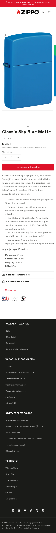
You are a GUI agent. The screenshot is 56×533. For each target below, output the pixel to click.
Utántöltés (10, 474)
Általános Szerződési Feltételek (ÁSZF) (24, 426)
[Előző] (22, 126)
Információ (10, 403)
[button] (5, 12)
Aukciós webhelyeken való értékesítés (23, 439)
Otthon (8, 493)
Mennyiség (7, 152)
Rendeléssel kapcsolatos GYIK (20, 373)
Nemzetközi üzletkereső (17, 349)
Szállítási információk (15, 385)
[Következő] (34, 126)
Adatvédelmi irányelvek (16, 420)
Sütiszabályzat (12, 451)
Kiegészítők (11, 499)
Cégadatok (10, 337)
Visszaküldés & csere (15, 391)
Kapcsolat (10, 343)
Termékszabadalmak (15, 445)
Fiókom (9, 366)
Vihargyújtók (11, 468)
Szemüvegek (11, 487)
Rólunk (8, 331)
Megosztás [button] (10, 290)
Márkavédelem (12, 433)
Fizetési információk (15, 379)
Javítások (10, 397)
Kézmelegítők (11, 481)
